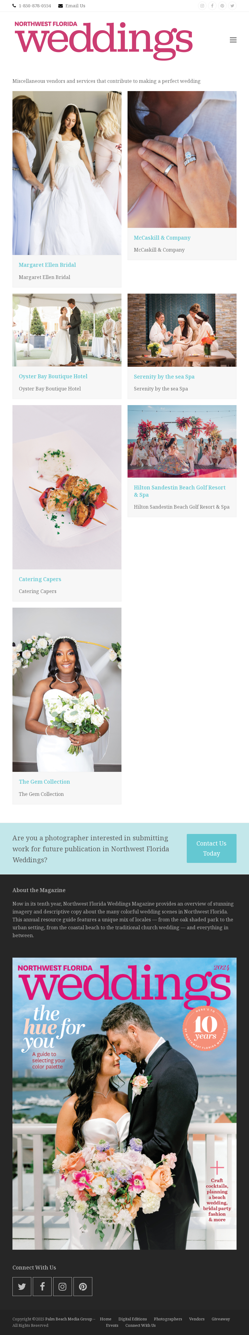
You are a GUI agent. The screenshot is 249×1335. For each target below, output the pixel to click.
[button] (233, 40)
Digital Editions (132, 1319)
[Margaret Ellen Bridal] (66, 172)
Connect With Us (140, 1325)
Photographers (168, 1319)
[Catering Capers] (66, 486)
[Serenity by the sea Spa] (182, 329)
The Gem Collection (44, 781)
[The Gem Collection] (66, 689)
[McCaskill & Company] (182, 159)
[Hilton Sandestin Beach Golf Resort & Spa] (182, 440)
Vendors (197, 1319)
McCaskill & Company (162, 237)
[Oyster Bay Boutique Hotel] (66, 329)
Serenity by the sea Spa (164, 376)
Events (112, 1325)
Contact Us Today (211, 848)
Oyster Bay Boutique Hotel (53, 376)
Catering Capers (40, 579)
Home (105, 1319)
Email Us (75, 5)
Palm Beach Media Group (68, 1319)
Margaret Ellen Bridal (47, 264)
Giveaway (221, 1319)
